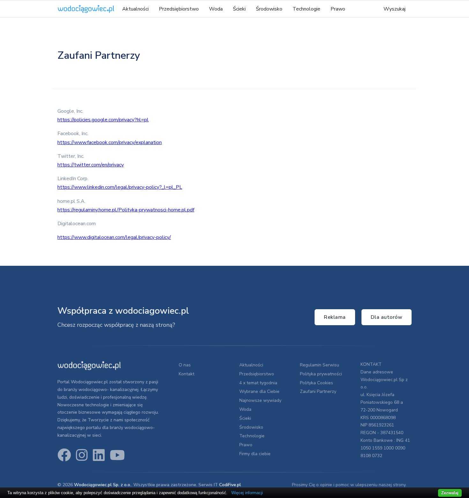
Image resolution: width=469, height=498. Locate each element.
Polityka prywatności (321, 374)
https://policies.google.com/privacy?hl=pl (103, 119)
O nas (185, 365)
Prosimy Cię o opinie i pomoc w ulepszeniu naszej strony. (349, 485)
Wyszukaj (394, 8)
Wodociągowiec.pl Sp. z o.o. (102, 485)
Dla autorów (387, 317)
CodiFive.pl (230, 485)
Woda (216, 8)
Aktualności (135, 8)
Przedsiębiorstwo (179, 8)
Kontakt (186, 374)
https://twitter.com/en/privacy (90, 164)
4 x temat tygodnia (258, 383)
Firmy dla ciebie (255, 454)
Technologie (306, 8)
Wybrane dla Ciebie (259, 391)
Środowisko (269, 8)
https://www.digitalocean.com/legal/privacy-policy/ (114, 237)
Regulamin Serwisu (319, 365)
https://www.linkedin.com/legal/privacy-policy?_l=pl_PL (119, 187)
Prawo (338, 8)
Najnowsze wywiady (260, 400)
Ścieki (239, 8)
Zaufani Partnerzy (318, 391)
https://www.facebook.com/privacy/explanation (109, 142)
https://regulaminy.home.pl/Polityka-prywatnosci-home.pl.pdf (125, 209)
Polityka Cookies (316, 383)
